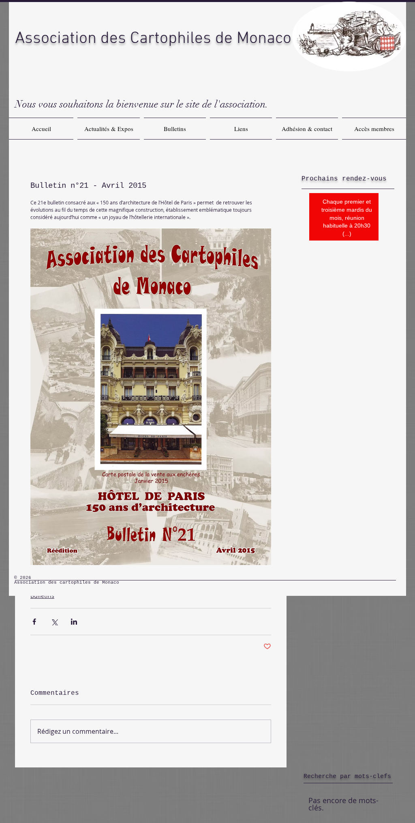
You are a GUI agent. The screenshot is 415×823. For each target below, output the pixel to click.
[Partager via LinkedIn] (74, 621)
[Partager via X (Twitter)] (54, 621)
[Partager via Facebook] (34, 621)
